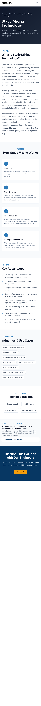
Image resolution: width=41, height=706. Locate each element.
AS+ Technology (11, 410)
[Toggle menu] (37, 3)
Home (3, 14)
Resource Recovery (29, 410)
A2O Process (29, 404)
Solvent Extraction (13, 404)
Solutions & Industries (14, 14)
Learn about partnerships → (13, 440)
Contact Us (20, 472)
